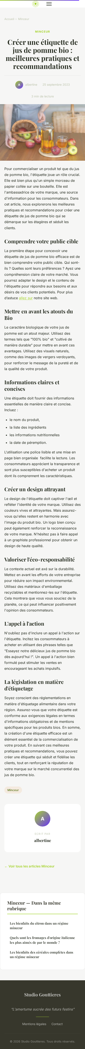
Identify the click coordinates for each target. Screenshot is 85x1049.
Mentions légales (34, 1024)
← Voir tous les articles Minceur (29, 866)
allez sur (26, 298)
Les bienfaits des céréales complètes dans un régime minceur (41, 954)
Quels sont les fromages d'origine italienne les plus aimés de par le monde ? (42, 939)
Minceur (23, 19)
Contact (57, 1024)
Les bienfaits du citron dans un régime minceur (39, 925)
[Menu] (49, 3)
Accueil (9, 19)
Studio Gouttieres (42, 994)
